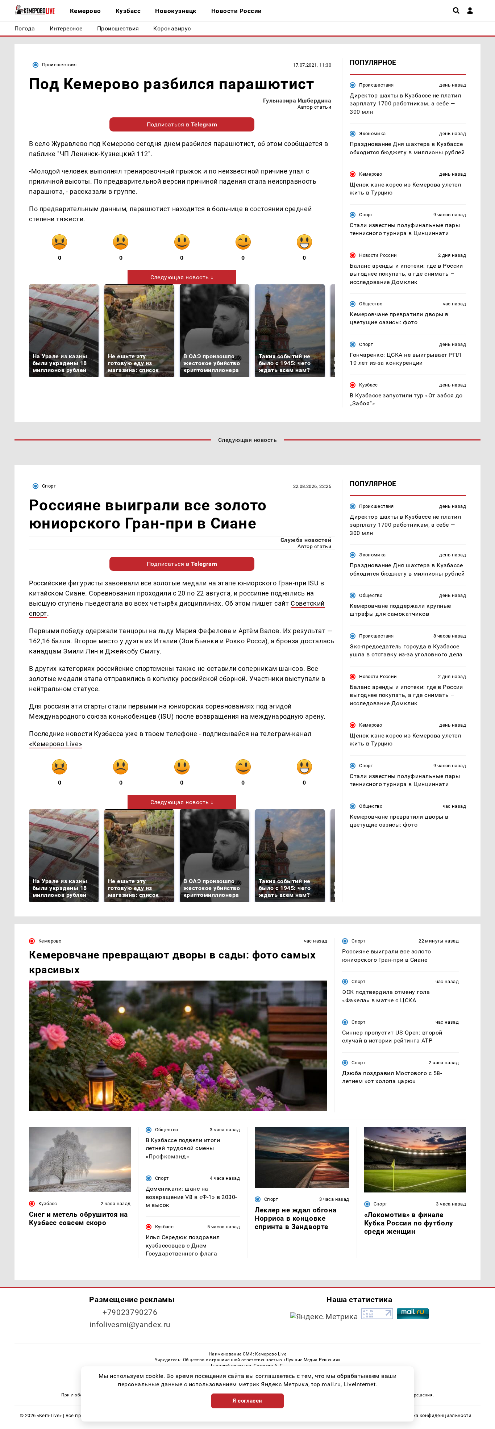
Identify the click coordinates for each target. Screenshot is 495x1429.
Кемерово (370, 174)
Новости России (378, 255)
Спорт (366, 214)
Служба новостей (305, 539)
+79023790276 (130, 1312)
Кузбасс (368, 385)
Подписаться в (182, 124)
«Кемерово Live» (55, 744)
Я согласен (247, 1400)
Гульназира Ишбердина (297, 100)
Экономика (372, 133)
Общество (370, 303)
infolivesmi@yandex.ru (130, 1324)
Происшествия (59, 64)
